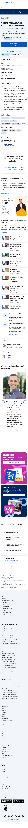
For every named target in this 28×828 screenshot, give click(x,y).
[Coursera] (9, 2)
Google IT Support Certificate (8, 632)
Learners (4, 747)
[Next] (25, 402)
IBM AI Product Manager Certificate (9, 639)
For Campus (4, 730)
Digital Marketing (5, 606)
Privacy (3, 773)
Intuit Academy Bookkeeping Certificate (10, 643)
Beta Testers (5, 751)
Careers (4, 714)
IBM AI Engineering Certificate (8, 638)
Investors (4, 769)
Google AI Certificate (6, 626)
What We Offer (5, 710)
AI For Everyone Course (7, 657)
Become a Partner (6, 732)
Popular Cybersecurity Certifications (10, 696)
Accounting (4, 598)
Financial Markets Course (7, 665)
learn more (14, 566)
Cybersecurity (5, 602)
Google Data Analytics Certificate (9, 630)
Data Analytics (5, 604)
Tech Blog (4, 757)
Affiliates (4, 785)
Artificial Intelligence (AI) (7, 600)
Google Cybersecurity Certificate (9, 628)
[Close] (24, 11)
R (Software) (12, 130)
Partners (4, 749)
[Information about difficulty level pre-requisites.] (13, 69)
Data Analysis (12, 7)
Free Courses (5, 736)
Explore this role (5, 193)
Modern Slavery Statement (8, 787)
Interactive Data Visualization (18, 118)
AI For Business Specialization (8, 655)
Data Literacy (13, 121)
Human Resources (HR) (7, 608)
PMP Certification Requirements (9, 694)
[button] (23, 123)
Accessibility (5, 777)
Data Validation (5, 121)
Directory (4, 783)
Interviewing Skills (16, 123)
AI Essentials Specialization (8, 653)
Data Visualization (6, 118)
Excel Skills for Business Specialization (10, 663)
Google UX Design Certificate (8, 636)
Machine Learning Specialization (9, 667)
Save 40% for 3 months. (16, 13)
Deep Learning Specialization (8, 661)
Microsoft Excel (5, 610)
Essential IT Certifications (7, 689)
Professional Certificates (7, 720)
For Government (5, 728)
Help (3, 775)
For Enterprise (5, 726)
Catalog (4, 716)
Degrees (4, 724)
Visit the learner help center (12, 561)
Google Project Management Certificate (10, 634)
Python (3, 614)
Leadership (4, 712)
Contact (4, 779)
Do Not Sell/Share (6, 788)
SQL (3, 616)
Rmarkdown (4, 130)
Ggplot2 (4, 133)
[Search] (25, 2)
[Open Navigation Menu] (3, 2)
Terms (3, 771)
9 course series (5, 59)
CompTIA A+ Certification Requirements (10, 685)
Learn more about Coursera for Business (14, 164)
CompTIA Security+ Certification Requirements (12, 687)
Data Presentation (6, 123)
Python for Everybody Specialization (10, 671)
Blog (3, 753)
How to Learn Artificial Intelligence (9, 692)
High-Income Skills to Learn (8, 691)
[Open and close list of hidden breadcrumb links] (6, 7)
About (3, 708)
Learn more (18, 51)
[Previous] (3, 402)
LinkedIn (19, 130)
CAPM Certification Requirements (9, 683)
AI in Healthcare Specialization (8, 659)
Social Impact (5, 734)
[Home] (2, 7)
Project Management (6, 612)
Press (3, 767)
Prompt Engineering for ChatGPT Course (11, 669)
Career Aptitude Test (6, 681)
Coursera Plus (5, 718)
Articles (4, 781)
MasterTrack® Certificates (8, 722)
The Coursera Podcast (7, 755)
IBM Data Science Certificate (8, 641)
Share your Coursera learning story (9, 698)
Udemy (3, 737)
